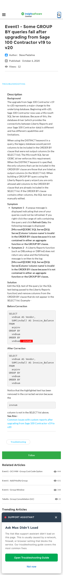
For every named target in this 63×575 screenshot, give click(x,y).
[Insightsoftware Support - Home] (31, 15)
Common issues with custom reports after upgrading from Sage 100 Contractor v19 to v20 (31, 423)
